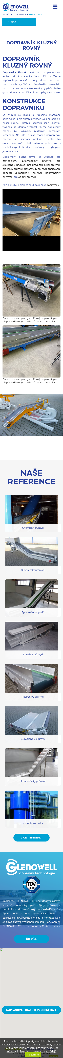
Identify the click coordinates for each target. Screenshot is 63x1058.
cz (25, 2)
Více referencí (31, 837)
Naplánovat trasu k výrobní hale (31, 1010)
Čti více (31, 939)
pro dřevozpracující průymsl (43, 164)
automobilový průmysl (36, 160)
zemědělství (9, 160)
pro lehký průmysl (13, 168)
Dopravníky (19, 14)
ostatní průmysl (27, 176)
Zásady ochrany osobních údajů (38, 1051)
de (29, 2)
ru (38, 2)
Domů (6, 14)
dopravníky (53, 184)
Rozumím (33, 1054)
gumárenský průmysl (28, 172)
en (34, 2)
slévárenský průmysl (35, 168)
